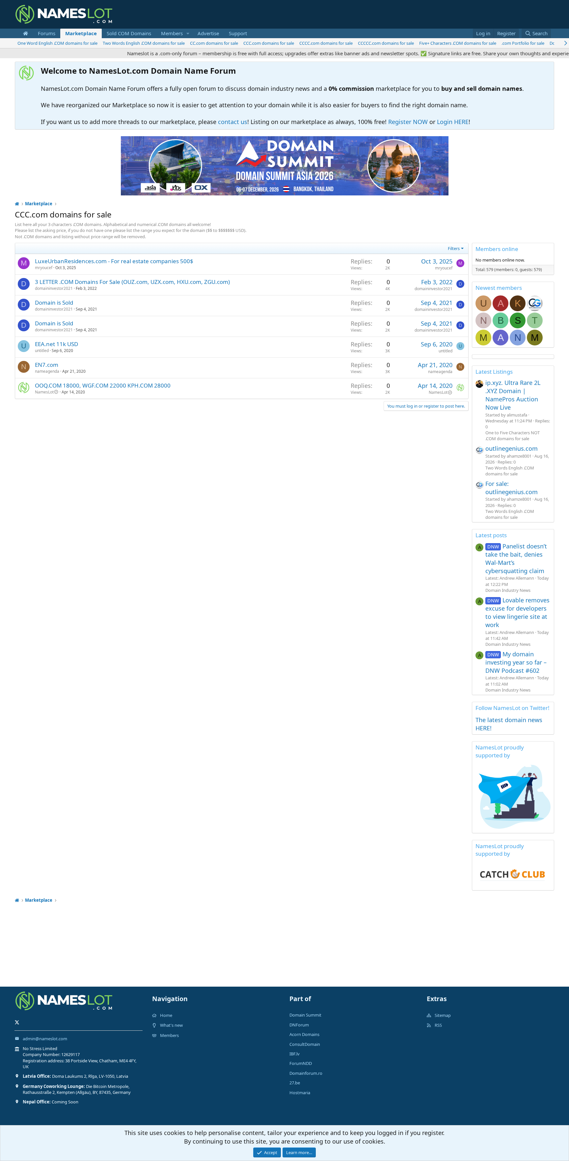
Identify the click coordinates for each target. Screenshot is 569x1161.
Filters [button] (454, 248)
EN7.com (46, 364)
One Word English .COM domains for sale (57, 43)
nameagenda (47, 371)
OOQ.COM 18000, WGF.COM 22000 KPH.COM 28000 (103, 385)
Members (172, 33)
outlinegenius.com (511, 448)
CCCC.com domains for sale (326, 43)
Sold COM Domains (129, 33)
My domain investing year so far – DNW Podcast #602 (516, 662)
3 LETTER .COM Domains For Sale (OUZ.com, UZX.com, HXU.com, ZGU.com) (132, 282)
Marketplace (81, 33)
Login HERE (453, 122)
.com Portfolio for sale (522, 43)
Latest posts (491, 535)
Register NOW (408, 122)
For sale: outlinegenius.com (511, 488)
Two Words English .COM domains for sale (144, 43)
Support (238, 33)
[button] (188, 33)
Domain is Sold (54, 302)
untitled (42, 350)
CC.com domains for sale (214, 43)
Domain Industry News (507, 590)
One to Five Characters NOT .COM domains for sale (512, 436)
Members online (496, 249)
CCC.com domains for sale (268, 43)
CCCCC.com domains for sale (386, 43)
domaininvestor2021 (54, 288)
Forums (46, 33)
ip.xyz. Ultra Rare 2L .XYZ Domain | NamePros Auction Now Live (512, 395)
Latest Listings (494, 371)
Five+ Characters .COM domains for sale (457, 43)
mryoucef (43, 267)
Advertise (208, 33)
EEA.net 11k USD (56, 344)
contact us (232, 122)
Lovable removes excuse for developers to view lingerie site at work (517, 612)
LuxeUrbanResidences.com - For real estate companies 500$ (114, 261)
